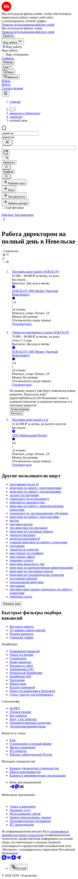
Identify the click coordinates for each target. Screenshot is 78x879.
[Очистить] (7, 142)
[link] (8, 71)
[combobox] (20, 133)
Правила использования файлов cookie (28, 32)
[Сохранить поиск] (6, 153)
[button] (6, 81)
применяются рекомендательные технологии (35, 833)
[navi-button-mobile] (6, 93)
